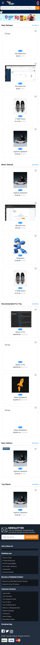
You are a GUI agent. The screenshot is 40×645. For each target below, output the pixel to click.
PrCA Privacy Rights (9, 563)
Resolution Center (9, 619)
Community (6, 569)
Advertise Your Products (11, 584)
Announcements (8, 572)
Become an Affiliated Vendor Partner (15, 581)
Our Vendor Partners (10, 566)
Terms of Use (7, 557)
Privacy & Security (9, 560)
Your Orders (7, 602)
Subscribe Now (31, 537)
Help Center (6, 593)
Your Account (7, 596)
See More (35, 25)
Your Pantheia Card (9, 605)
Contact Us (6, 613)
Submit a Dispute (8, 610)
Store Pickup (7, 616)
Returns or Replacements (11, 608)
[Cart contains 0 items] (38, 4)
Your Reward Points (9, 599)
